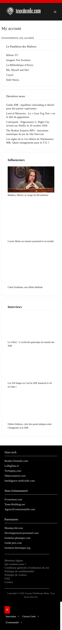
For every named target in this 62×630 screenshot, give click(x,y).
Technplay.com (13, 470)
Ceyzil (9, 74)
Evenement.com (13, 499)
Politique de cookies (16, 574)
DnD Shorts (12, 79)
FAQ (7, 578)
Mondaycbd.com (14, 527)
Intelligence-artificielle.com (20, 480)
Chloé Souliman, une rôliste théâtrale (25, 287)
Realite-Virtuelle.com (16, 460)
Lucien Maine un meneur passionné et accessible (31, 241)
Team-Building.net (15, 504)
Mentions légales (14, 560)
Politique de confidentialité (19, 571)
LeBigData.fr (12, 465)
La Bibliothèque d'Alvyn (19, 65)
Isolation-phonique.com (17, 537)
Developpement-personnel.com (22, 532)
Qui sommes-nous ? (15, 564)
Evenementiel (12, 622)
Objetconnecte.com (15, 475)
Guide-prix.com (13, 542)
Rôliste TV (12, 55)
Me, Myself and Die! (17, 69)
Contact (9, 582)
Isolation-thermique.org (17, 547)
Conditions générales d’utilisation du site (27, 567)
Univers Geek (29, 616)
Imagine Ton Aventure (18, 60)
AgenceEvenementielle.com (20, 509)
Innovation (11, 616)
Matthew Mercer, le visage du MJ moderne (28, 195)
